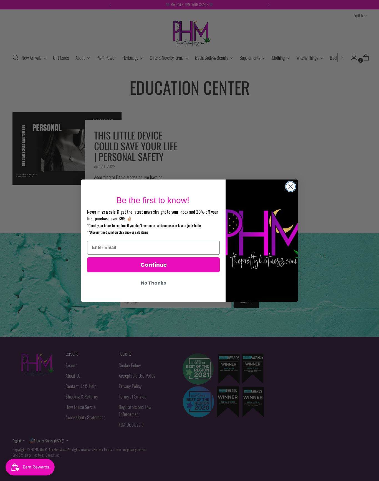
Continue (153, 265)
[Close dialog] (290, 186)
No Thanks (153, 283)
